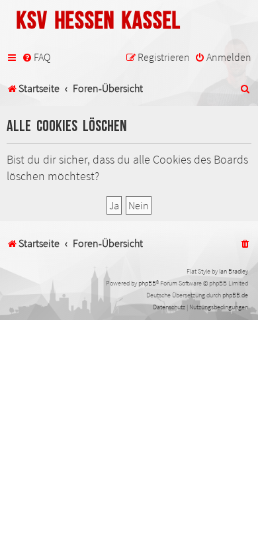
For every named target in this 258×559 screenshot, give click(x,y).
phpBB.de (235, 295)
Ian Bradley (233, 271)
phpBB (147, 283)
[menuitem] (36, 58)
